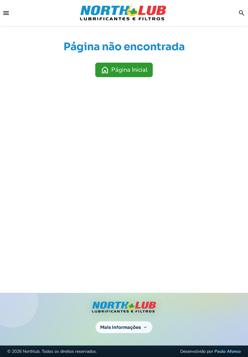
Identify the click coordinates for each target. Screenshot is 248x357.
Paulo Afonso (227, 351)
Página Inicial (124, 69)
